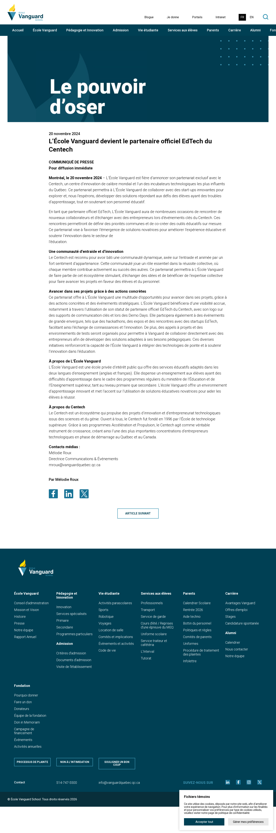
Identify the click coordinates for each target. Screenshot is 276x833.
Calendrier (232, 642)
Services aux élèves (183, 30)
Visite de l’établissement (74, 667)
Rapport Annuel (25, 637)
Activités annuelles (27, 746)
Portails (197, 17)
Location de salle (111, 630)
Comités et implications (116, 637)
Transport (148, 610)
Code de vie (107, 650)
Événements (23, 740)
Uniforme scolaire (154, 634)
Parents (213, 30)
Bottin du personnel (197, 623)
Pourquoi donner (26, 695)
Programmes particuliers (74, 634)
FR (242, 17)
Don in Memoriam (27, 722)
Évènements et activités (116, 644)
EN (251, 17)
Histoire (20, 617)
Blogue (149, 17)
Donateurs (21, 709)
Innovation (63, 607)
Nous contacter (236, 649)
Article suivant (138, 513)
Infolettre (190, 661)
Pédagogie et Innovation (84, 30)
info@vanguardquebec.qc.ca (119, 783)
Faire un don (23, 702)
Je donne (173, 17)
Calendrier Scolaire (197, 603)
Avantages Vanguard (240, 603)
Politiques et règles (197, 630)
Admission (121, 30)
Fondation (22, 686)
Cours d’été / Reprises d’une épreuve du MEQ (157, 625)
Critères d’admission (71, 653)
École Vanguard (45, 30)
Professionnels (152, 603)
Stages (230, 617)
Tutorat (146, 658)
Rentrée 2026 (193, 610)
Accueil (17, 30)
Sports (103, 610)
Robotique (106, 617)
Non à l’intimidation (74, 762)
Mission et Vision (26, 610)
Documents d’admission (73, 660)
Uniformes (190, 644)
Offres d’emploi (236, 610)
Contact (19, 782)
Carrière (234, 30)
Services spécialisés (71, 614)
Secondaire (64, 627)
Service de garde (153, 617)
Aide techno (192, 617)
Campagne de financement (24, 731)
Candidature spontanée (242, 623)
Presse (19, 623)
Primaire (62, 620)
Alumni (255, 30)
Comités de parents (197, 637)
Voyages (105, 623)
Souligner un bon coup (116, 763)
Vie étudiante (148, 30)
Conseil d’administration (31, 603)
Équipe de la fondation (30, 715)
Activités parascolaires (115, 603)
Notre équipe (23, 630)
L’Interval (147, 651)
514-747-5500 (66, 783)
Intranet (220, 17)
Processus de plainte (32, 762)
